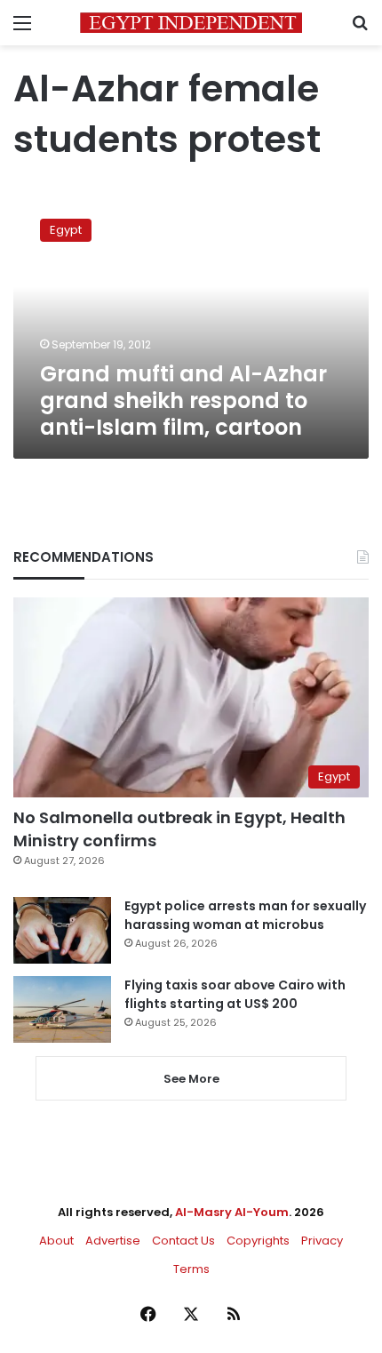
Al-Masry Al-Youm (232, 1212)
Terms (191, 1269)
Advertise (112, 1240)
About (56, 1240)
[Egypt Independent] (191, 22)
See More (191, 1078)
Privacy (322, 1240)
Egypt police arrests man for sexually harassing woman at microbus (245, 915)
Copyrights (258, 1240)
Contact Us (183, 1240)
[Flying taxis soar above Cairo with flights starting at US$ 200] (62, 1009)
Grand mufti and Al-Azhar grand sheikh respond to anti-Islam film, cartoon (183, 400)
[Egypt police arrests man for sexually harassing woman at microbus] (62, 930)
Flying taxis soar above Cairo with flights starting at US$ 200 (235, 994)
